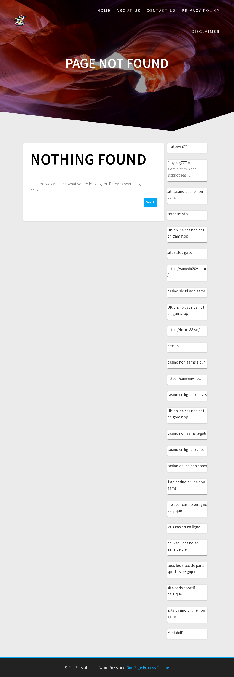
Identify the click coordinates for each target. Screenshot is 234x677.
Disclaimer (205, 31)
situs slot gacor (180, 252)
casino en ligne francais (187, 394)
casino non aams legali (186, 433)
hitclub (173, 345)
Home (104, 10)
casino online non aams (187, 465)
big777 (181, 162)
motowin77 (177, 146)
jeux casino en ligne (183, 526)
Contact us (161, 10)
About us (129, 10)
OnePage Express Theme (147, 667)
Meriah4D (175, 632)
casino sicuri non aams (186, 291)
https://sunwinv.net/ (184, 378)
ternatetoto (177, 213)
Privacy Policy (201, 10)
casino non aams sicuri (186, 362)
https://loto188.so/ (183, 329)
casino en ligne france (185, 449)
